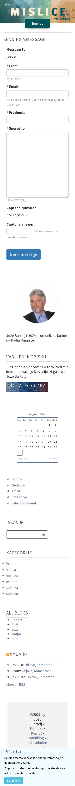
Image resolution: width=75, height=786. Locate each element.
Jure (15, 638)
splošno (12, 593)
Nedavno (18, 485)
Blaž (14, 624)
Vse (8, 563)
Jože (15, 629)
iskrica (11, 569)
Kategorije (19, 497)
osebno (11, 581)
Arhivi (15, 491)
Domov (16, 479)
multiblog (36, 737)
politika (12, 587)
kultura (12, 575)
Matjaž (16, 634)
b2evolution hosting (38, 745)
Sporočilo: (16, 128)
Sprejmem (13, 780)
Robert (16, 620)
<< (21, 458)
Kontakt (36, 728)
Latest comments (24, 503)
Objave (30, 665)
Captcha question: (22, 208)
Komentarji (45, 665)
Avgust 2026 (37, 414)
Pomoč (36, 733)
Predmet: (15, 112)
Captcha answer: (20, 224)
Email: (12, 86)
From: (12, 66)
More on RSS (15, 684)
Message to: (16, 49)
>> (55, 458)
